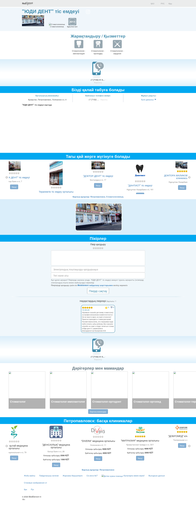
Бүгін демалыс (147, 99)
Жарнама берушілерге (73, 475)
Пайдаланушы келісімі (49, 475)
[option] (98, 177)
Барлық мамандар (98, 411)
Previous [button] (6, 177)
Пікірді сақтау (98, 291)
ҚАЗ (152, 3)
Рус (32, 489)
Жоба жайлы (29, 475)
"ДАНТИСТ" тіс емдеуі (140, 185)
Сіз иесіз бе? (92, 475)
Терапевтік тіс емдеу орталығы (56, 191)
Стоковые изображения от (35, 482)
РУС (162, 3)
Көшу (14, 187)
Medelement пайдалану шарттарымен (95, 285)
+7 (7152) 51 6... (98, 81)
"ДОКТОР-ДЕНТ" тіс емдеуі (98, 176)
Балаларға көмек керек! (134, 475)
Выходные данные (157, 475)
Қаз (25, 489)
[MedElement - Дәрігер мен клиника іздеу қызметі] (27, 3)
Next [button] (189, 177)
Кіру (170, 3)
